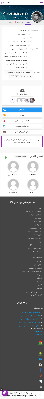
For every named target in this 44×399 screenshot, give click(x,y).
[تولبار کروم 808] (40, 343)
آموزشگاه (39, 275)
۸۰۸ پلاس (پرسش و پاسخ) (34, 292)
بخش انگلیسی (38, 334)
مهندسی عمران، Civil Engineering (21, 76)
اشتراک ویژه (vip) (35, 225)
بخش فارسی (38, 331)
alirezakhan (13, 193)
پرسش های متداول (35, 245)
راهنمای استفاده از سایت (34, 248)
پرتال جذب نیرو (36, 242)
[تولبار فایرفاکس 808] (40, 349)
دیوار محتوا (20, 22)
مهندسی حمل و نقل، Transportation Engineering (18, 72)
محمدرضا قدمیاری (13, 175)
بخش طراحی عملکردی (35, 268)
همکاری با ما (37, 221)
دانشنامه (39, 288)
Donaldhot (33, 175)
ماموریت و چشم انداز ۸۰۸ (33, 211)
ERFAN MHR (33, 193)
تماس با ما (38, 218)
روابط (10, 22)
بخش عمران (38, 261)
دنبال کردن (22, 110)
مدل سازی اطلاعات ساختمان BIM (32, 271)
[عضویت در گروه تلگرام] (40, 382)
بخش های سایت (37, 257)
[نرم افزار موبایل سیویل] (40, 354)
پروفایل (28, 22)
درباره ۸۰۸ (38, 208)
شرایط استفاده (37, 235)
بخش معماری (38, 265)
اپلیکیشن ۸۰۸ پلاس (35, 215)
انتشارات (39, 282)
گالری (40, 285)
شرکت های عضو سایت (34, 232)
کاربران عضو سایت (35, 228)
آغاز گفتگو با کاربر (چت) (22, 126)
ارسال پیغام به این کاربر (22, 121)
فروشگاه (39, 278)
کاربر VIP (22, 115)
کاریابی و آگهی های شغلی (34, 295)
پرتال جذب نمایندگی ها (34, 238)
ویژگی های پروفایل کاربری (22, 132)
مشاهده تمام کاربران (20, 156)
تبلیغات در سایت (36, 252)
